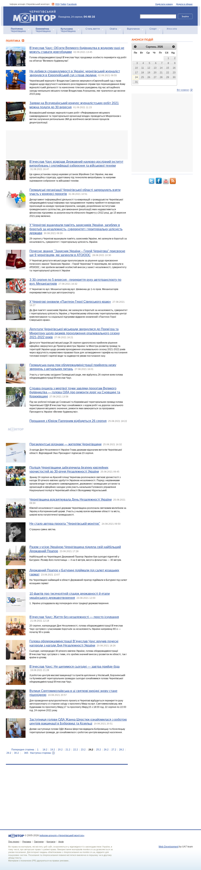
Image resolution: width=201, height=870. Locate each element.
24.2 (91, 749)
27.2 (113, 749)
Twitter (63, 4)
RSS (57, 4)
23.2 (83, 749)
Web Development (168, 846)
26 (148, 77)
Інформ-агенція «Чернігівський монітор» (32, 11)
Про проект (13, 841)
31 (136, 82)
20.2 (60, 749)
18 (142, 72)
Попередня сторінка (22, 749)
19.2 (52, 749)
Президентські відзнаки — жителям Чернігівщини (65, 444)
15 (167, 67)
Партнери (39, 841)
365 (26, 753)
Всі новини (183, 90)
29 (167, 77)
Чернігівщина (18, 30)
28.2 (121, 749)
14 (161, 67)
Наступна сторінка (40, 753)
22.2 (75, 749)
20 (155, 72)
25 (142, 77)
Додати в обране (184, 4)
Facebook (72, 4)
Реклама (26, 841)
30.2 (16, 753)
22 (167, 72)
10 (136, 67)
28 (161, 77)
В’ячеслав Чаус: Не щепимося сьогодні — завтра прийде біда (74, 666)
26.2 (106, 749)
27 (155, 77)
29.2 (8, 753)
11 (142, 67)
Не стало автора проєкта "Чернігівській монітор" (64, 523)
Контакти (51, 841)
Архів (61, 841)
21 (161, 72)
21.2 (68, 749)
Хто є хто (172, 28)
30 (174, 77)
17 (136, 72)
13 (155, 67)
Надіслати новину (164, 4)
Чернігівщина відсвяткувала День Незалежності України (70, 499)
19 (148, 72)
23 (174, 72)
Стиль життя (93, 28)
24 (136, 77)
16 (174, 67)
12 (148, 67)
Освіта (113, 28)
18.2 (45, 749)
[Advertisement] (67, 145)
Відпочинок (133, 28)
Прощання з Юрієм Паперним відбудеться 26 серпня (68, 421)
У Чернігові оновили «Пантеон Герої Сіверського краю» (70, 301)
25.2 (98, 749)
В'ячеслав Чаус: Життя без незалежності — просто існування (74, 617)
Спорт (153, 28)
